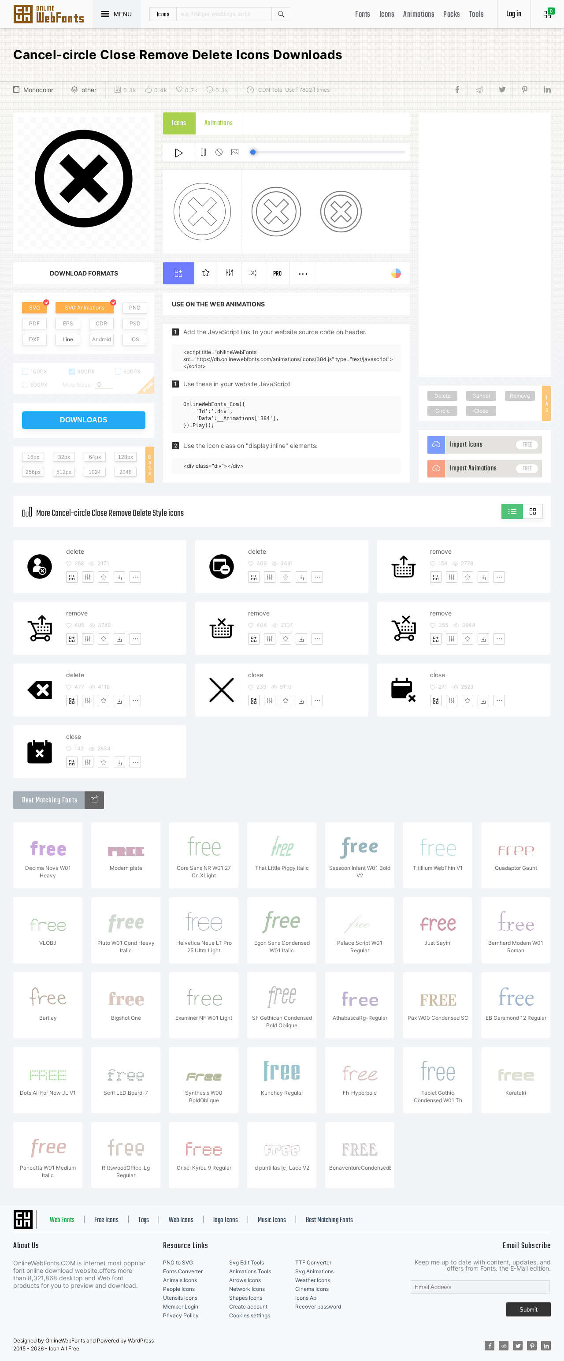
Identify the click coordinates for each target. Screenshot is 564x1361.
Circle (442, 410)
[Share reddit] (479, 90)
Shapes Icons (245, 1297)
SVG (34, 307)
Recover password (318, 1306)
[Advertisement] (485, 244)
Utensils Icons (180, 1297)
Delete (442, 395)
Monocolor (38, 89)
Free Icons (106, 1220)
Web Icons (181, 1220)
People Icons (179, 1289)
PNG (135, 307)
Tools (476, 14)
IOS (134, 339)
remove (441, 551)
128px (125, 457)
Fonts (363, 14)
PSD (135, 323)
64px (95, 457)
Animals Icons (180, 1280)
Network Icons (247, 1289)
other (89, 89)
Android (101, 339)
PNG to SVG (178, 1262)
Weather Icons (312, 1280)
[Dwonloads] (119, 577)
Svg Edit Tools (246, 1262)
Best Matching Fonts (329, 1220)
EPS (68, 323)
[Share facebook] (460, 90)
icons (163, 14)
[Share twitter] (501, 90)
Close (481, 410)
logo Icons (225, 1220)
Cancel (481, 395)
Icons (387, 14)
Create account (248, 1306)
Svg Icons (53, 15)
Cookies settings (249, 1315)
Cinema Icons (312, 1289)
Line (68, 339)
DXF (34, 339)
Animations (418, 14)
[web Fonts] (94, 800)
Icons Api (306, 1297)
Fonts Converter (183, 1271)
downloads (84, 420)
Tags (143, 1220)
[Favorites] (103, 577)
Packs (451, 14)
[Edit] (87, 577)
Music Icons (272, 1220)
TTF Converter (313, 1262)
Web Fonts (62, 1220)
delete (75, 551)
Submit (528, 1309)
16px (33, 457)
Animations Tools (250, 1271)
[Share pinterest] (523, 90)
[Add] (72, 577)
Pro (277, 274)
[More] (135, 577)
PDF (34, 323)
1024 (95, 472)
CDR (101, 323)
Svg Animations (314, 1271)
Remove (520, 395)
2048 (125, 472)
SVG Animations (84, 307)
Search (280, 14)
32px (64, 457)
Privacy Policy (181, 1315)
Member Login (180, 1306)
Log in (513, 14)
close (255, 675)
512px (63, 472)
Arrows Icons (245, 1280)
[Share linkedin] (543, 90)
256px (33, 472)
